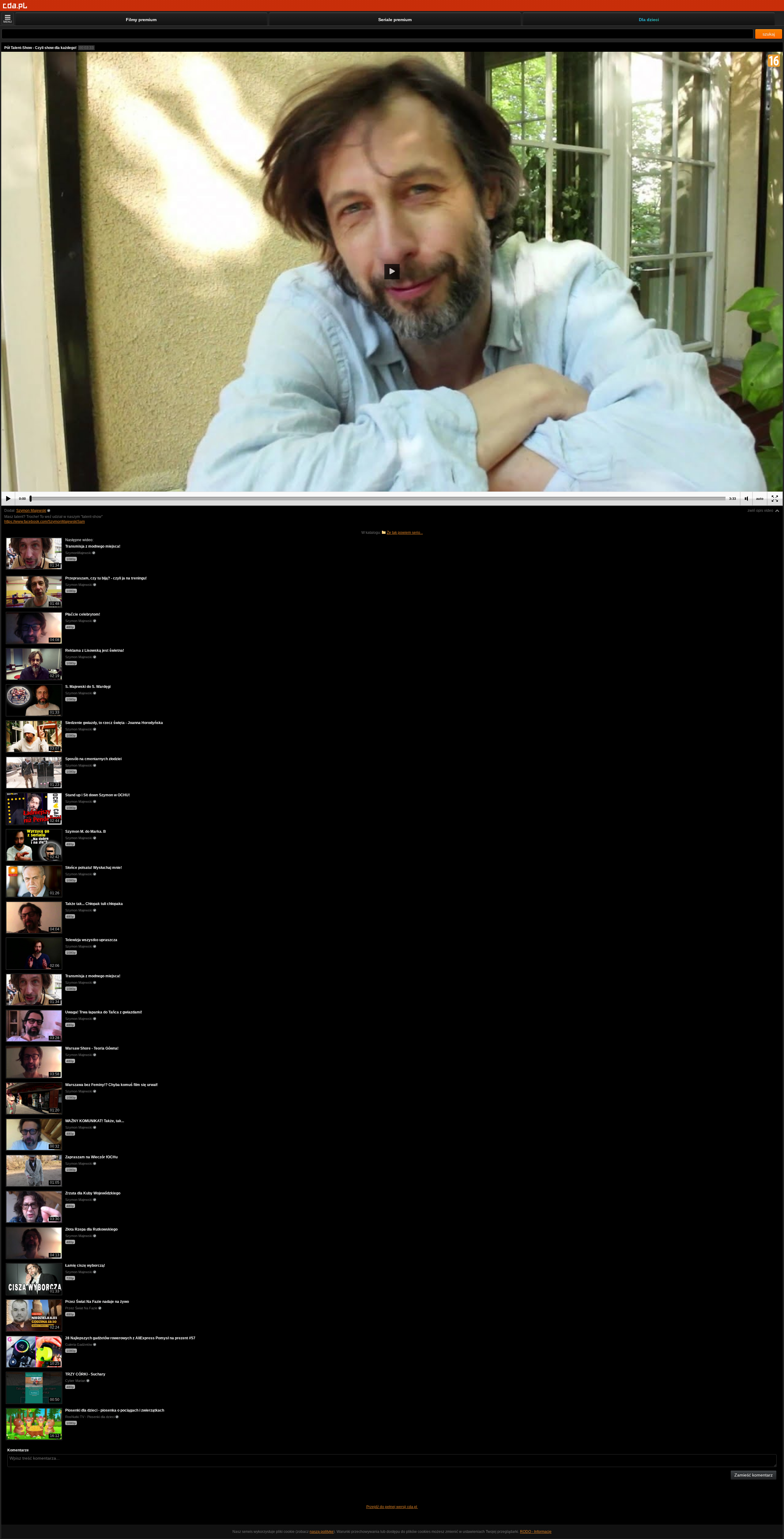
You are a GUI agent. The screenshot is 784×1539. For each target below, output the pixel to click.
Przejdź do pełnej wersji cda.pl (392, 1507)
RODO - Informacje (536, 1532)
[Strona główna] (15, 6)
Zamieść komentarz (753, 1475)
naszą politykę (322, 1532)
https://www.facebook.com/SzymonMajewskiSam (44, 521)
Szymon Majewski (31, 510)
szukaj (769, 34)
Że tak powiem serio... (405, 532)
